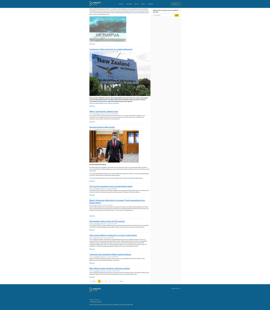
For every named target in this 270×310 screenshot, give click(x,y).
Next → (122, 281)
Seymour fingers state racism (102, 127)
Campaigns (150, 4)
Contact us (175, 4)
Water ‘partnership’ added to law (103, 111)
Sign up (136, 4)
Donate (143, 4)
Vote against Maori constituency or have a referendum (113, 235)
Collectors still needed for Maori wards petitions (110, 254)
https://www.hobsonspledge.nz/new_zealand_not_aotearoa (104, 103)
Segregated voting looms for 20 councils (107, 221)
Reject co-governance (133, 12)
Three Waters (138, 11)
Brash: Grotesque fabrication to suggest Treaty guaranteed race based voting (117, 201)
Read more (92, 44)
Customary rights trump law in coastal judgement (110, 49)
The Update (129, 4)
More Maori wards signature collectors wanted (109, 268)
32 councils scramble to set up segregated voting (111, 186)
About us (121, 4)
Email (179, 288)
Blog (95, 205)
